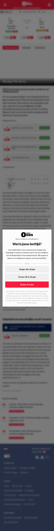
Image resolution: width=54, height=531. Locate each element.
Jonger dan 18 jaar (27, 269)
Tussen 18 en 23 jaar (27, 277)
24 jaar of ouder (27, 284)
